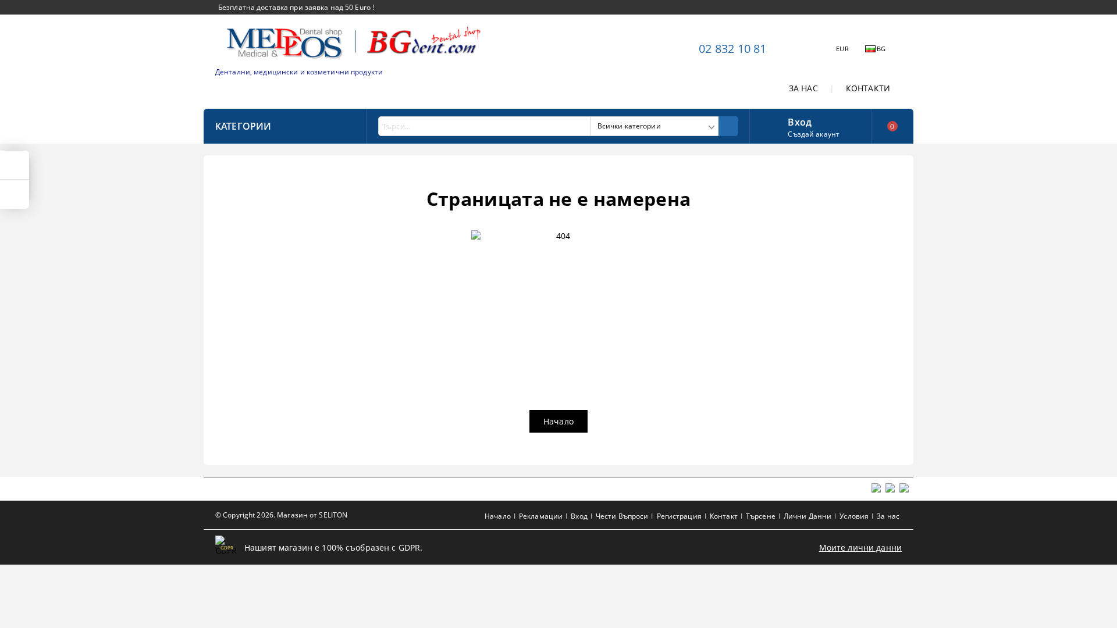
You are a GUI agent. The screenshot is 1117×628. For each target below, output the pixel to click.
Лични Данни (807, 516)
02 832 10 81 (732, 48)
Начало (558, 421)
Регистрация (679, 516)
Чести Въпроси (622, 516)
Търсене (761, 516)
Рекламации (541, 516)
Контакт (724, 516)
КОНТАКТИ (868, 88)
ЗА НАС (803, 88)
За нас (888, 516)
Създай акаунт (813, 134)
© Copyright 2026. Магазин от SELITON (281, 515)
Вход (800, 121)
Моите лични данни (860, 547)
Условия (854, 516)
